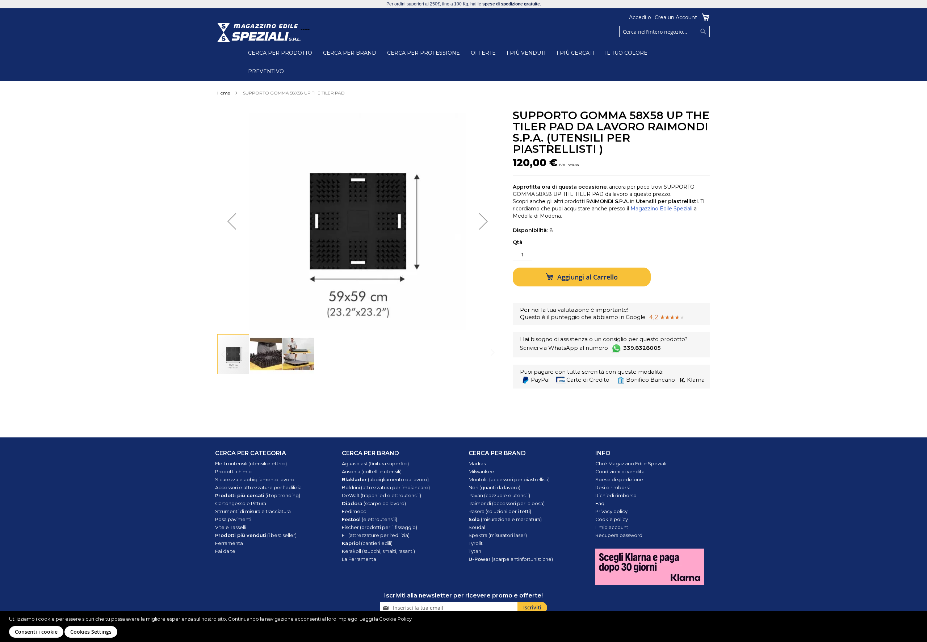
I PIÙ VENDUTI (526, 53)
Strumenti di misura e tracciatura (253, 511)
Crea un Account (676, 17)
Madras (477, 463)
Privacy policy (611, 511)
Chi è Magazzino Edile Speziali (630, 463)
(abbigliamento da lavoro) (385, 479)
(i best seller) (256, 535)
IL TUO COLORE (626, 53)
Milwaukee (481, 471)
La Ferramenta (359, 559)
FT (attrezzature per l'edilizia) (376, 535)
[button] (231, 221)
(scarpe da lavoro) (374, 503)
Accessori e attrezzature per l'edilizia (258, 487)
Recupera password (618, 535)
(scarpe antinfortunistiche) (511, 559)
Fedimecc (354, 511)
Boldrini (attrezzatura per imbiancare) (386, 487)
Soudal (477, 527)
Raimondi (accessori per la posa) (507, 503)
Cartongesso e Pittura (240, 503)
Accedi (637, 17)
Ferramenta (229, 543)
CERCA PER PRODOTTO (280, 53)
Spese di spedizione (619, 479)
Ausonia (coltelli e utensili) (372, 471)
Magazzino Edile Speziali (661, 208)
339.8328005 (641, 347)
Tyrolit (476, 543)
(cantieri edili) (367, 543)
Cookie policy (611, 519)
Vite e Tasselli (230, 527)
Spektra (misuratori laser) (498, 535)
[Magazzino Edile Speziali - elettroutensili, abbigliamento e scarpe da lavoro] (259, 32)
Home (223, 93)
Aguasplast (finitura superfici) (375, 463)
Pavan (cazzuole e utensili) (499, 495)
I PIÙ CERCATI (575, 53)
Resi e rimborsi (612, 487)
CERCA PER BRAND (349, 53)
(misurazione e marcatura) (505, 519)
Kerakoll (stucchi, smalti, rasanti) (378, 551)
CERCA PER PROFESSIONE (423, 53)
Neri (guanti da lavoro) (494, 487)
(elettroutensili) (369, 519)
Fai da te (225, 551)
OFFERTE (483, 53)
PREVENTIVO (266, 71)
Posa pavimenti (233, 519)
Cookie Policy (395, 619)
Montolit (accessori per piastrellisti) (509, 479)
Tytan (475, 551)
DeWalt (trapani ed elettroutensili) (381, 495)
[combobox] (664, 31)
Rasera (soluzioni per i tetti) (500, 511)
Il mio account (611, 527)
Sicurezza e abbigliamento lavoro (254, 479)
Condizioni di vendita (620, 471)
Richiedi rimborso (616, 495)
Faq (599, 503)
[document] (464, 627)
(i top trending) (257, 495)
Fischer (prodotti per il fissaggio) (379, 527)
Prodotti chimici (233, 471)
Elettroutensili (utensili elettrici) (251, 463)
